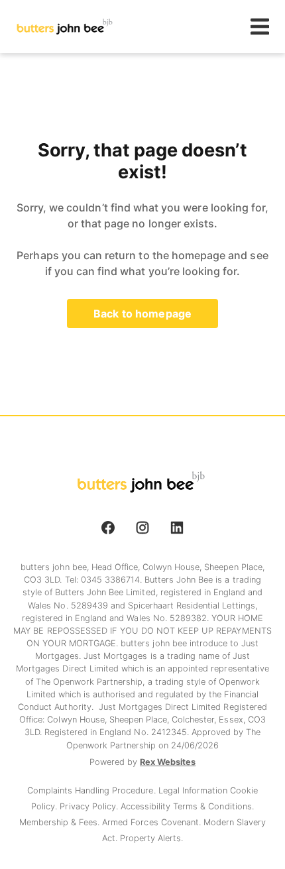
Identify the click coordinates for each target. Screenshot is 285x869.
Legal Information (194, 790)
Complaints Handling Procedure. (92, 790)
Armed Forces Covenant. (152, 822)
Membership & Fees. (60, 822)
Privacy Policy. (90, 806)
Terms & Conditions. (213, 806)
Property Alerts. (151, 838)
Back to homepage (142, 313)
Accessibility (147, 806)
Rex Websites (168, 762)
